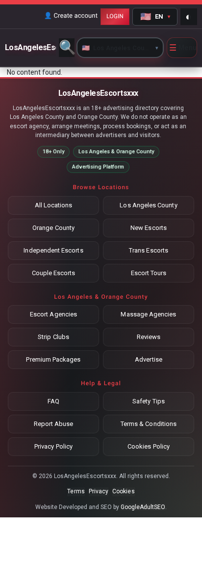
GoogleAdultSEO (143, 507)
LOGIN (115, 16)
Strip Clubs (53, 336)
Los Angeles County (148, 205)
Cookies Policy (148, 446)
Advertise (148, 359)
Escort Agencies (53, 314)
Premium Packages (53, 359)
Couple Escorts (54, 273)
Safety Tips (148, 401)
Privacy (98, 491)
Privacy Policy (53, 446)
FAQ (53, 401)
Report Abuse (54, 423)
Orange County (53, 227)
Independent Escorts (53, 250)
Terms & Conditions (149, 423)
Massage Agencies (148, 314)
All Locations (54, 205)
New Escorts (148, 227)
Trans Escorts (148, 250)
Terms (75, 491)
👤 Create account (71, 16)
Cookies (123, 491)
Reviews (148, 336)
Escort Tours (149, 273)
